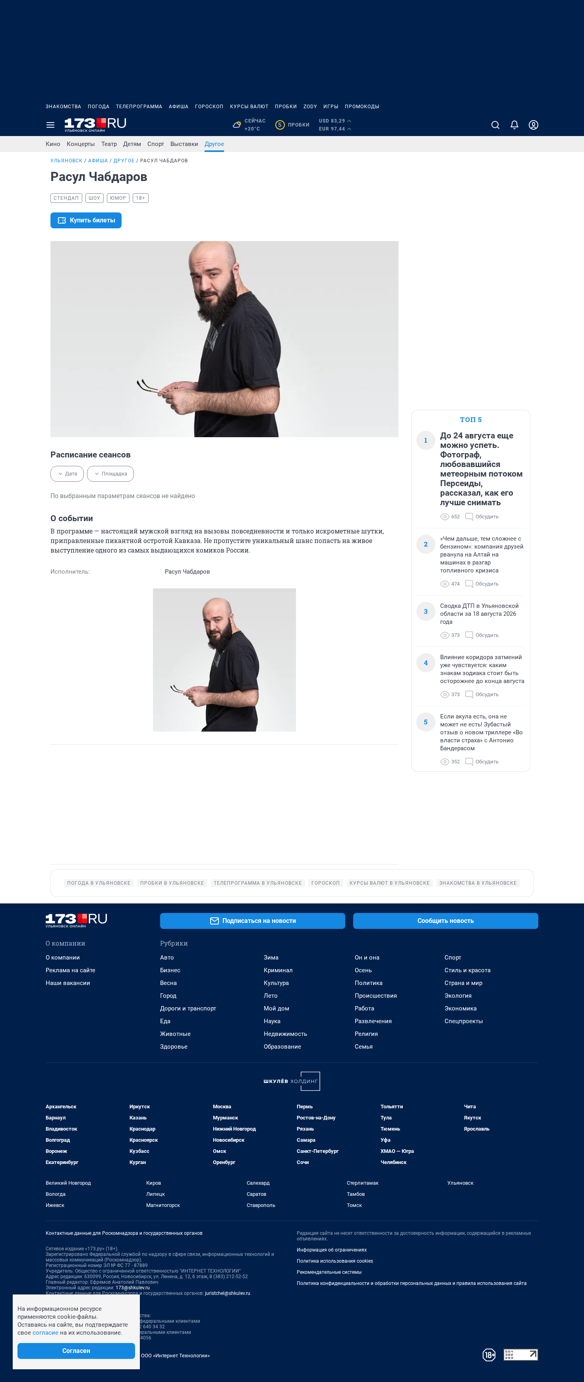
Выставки (184, 144)
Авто (167, 957)
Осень (363, 970)
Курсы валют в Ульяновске (390, 883)
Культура (276, 983)
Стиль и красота (468, 970)
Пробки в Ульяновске (172, 883)
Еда (165, 1021)
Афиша (179, 106)
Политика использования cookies (335, 1261)
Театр (109, 144)
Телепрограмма (139, 106)
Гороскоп (209, 106)
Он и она (367, 957)
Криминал (278, 970)
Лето (271, 995)
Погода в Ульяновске (99, 883)
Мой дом (276, 1008)
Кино (53, 144)
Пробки (286, 106)
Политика (369, 983)
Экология (458, 995)
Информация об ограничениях (332, 1250)
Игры (330, 106)
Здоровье (174, 1046)
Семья (364, 1046)
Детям (132, 144)
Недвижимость (285, 1033)
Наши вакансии (68, 983)
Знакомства (63, 106)
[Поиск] (495, 125)
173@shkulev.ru (133, 1288)
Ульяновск (66, 161)
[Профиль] (533, 125)
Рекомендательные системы (329, 1272)
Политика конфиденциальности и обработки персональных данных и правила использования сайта (412, 1283)
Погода (99, 106)
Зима (271, 957)
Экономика (461, 1008)
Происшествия (376, 995)
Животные (175, 1033)
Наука (272, 1021)
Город (168, 995)
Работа (364, 1008)
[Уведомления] (514, 125)
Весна (168, 983)
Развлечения (373, 1021)
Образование (282, 1046)
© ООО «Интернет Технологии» (173, 1356)
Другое (214, 144)
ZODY (310, 106)
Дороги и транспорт (188, 1008)
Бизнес (170, 970)
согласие (45, 1332)
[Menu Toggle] (50, 125)
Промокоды (362, 106)
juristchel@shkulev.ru (227, 1293)
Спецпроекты (464, 1021)
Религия (366, 1033)
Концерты (81, 144)
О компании (63, 957)
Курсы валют (249, 106)
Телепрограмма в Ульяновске (258, 883)
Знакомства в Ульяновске (478, 883)
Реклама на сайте (70, 970)
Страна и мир (463, 983)
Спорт (155, 144)
